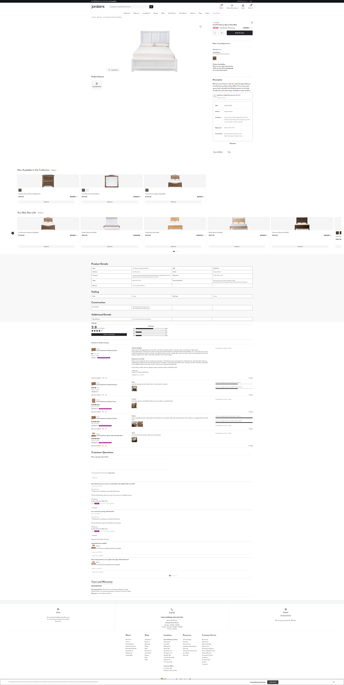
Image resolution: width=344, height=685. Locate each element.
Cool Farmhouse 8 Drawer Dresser (106, 350)
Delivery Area (205, 646)
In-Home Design (187, 639)
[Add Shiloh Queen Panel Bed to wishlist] (267, 220)
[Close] (334, 682)
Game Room (183, 13)
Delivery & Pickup (206, 644)
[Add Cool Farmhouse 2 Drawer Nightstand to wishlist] (76, 177)
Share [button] (252, 23)
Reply (107, 503)
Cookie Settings (206, 659)
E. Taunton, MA (168, 662)
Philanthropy (129, 653)
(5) (251, 28)
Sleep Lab (185, 648)
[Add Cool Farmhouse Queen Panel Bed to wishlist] (200, 27)
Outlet (207, 13)
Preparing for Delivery (208, 648)
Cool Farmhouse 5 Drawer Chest (106, 401)
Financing (185, 642)
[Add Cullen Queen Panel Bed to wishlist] (203, 220)
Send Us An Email (285, 615)
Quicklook (46, 202)
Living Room (146, 13)
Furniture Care (186, 644)
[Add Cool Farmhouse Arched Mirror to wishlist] (140, 177)
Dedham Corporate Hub (170, 670)
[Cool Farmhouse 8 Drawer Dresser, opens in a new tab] (93, 349)
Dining (156, 13)
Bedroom (136, 13)
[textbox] (131, 464)
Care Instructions (96, 86)
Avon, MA (166, 644)
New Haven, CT (168, 651)
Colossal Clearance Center (190, 651)
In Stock (94, 17)
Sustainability (129, 655)
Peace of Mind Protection (208, 651)
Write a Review (109, 334)
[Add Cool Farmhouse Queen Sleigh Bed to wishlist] (203, 177)
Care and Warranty (102, 581)
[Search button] (151, 6)
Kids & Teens (172, 13)
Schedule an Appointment (189, 646)
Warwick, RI (167, 659)
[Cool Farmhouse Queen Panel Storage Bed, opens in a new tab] (93, 434)
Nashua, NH (167, 646)
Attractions (128, 639)
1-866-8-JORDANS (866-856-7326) (172, 617)
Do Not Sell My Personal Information (258, 682)
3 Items (53, 170)
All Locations (167, 642)
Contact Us (205, 664)
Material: (217, 49)
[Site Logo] (97, 7)
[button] (246, 27)
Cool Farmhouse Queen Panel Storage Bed (109, 435)
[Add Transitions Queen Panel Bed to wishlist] (330, 220)
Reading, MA (167, 655)
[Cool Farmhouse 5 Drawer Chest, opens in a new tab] (93, 400)
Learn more (111, 473)
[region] (172, 682)
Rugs (200, 13)
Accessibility (186, 653)
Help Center (205, 642)
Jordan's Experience (131, 646)
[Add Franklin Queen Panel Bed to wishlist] (140, 220)
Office (163, 13)
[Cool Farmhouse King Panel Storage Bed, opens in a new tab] (93, 564)
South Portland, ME (169, 657)
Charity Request (130, 644)
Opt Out (204, 662)
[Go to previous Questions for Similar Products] (167, 575)
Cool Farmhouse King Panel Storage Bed (108, 565)
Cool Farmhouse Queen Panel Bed (112, 17)
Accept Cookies (273, 682)
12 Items (40, 212)
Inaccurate (111, 503)
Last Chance (216, 13)
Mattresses (127, 13)
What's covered (221, 97)
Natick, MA (167, 648)
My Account (205, 639)
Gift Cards (185, 655)
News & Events (129, 651)
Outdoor (192, 13)
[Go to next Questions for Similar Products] (176, 575)
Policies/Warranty (206, 653)
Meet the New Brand (131, 648)
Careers (128, 642)
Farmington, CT (168, 653)
